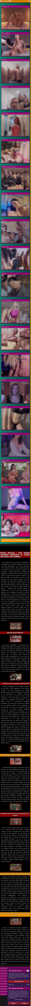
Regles (21, 999)
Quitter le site (11, 984)
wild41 (4, 220)
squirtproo (5, 407)
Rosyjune (5, 487)
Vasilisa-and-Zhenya (7, 300)
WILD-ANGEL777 (6, 33)
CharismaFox (6, 246)
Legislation (17, 999)
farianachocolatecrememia (9, 513)
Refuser (13, 1003)
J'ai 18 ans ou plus (18, 981)
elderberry (5, 433)
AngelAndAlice (6, 353)
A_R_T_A (5, 140)
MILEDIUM (5, 113)
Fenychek (5, 193)
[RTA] (28, 984)
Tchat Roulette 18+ (4, 968)
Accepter (24, 1003)
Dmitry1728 (5, 86)
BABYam (5, 60)
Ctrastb (4, 273)
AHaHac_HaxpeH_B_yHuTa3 (9, 166)
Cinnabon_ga (6, 6)
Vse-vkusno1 (6, 326)
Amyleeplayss (6, 460)
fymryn (4, 380)
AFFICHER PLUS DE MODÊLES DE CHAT (15, 540)
